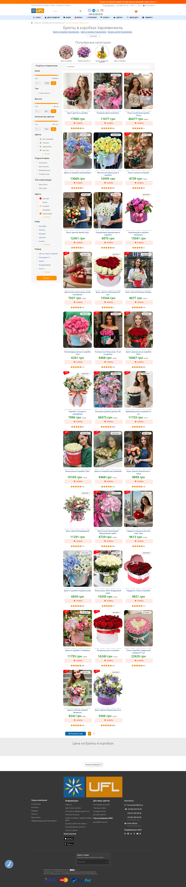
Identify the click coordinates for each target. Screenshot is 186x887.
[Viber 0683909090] (89, 11)
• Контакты (67, 5)
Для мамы (42, 226)
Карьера (34, 811)
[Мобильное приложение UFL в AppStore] (69, 838)
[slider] (34, 75)
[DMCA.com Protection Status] (75, 870)
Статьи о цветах (71, 830)
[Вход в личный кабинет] (143, 5)
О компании (35, 804)
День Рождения (53, 17)
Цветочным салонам (73, 808)
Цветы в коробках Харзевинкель (93, 32)
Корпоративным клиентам (75, 827)
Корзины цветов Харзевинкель (120, 32)
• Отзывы (52, 5)
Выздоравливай (44, 265)
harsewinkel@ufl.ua (135, 805)
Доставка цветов (99, 814)
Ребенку (42, 230)
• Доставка (46, 5)
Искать (46, 278)
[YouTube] (137, 834)
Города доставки (99, 808)
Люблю (41, 261)
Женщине (42, 234)
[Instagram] (102, 11)
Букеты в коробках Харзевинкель (66, 32)
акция (68, 17)
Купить (79, 123)
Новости (68, 804)
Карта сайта (35, 817)
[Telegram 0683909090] (94, 11)
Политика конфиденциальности (77, 811)
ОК (53, 83)
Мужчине (42, 237)
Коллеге (42, 241)
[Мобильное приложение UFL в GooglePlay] (69, 844)
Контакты (35, 807)
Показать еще (76, 733)
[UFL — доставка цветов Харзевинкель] (37, 10)
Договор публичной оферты (76, 823)
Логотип (34, 814)
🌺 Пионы (78, 17)
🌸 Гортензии (91, 17)
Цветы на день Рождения (48, 254)
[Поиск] (80, 11)
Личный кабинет (150, 5)
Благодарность (44, 257)
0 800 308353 (132, 823)
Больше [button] (47, 154)
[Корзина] (136, 12)
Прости (41, 269)
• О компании (59, 5)
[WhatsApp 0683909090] (98, 11)
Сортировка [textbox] (93, 36)
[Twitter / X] (134, 834)
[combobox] (93, 35)
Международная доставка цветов (43, 821)
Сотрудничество (99, 811)
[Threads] (131, 834)
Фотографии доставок (101, 804)
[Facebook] (128, 834)
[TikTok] (140, 834)
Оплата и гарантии (36, 5)
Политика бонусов (72, 814)
